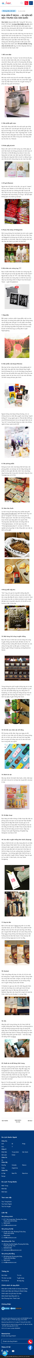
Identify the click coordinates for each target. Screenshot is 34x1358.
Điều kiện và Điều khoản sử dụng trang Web (15, 1288)
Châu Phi (5, 1170)
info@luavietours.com (9, 1225)
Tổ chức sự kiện (6, 1278)
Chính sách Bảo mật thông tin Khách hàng (14, 1291)
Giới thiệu (4, 1275)
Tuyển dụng (20, 1278)
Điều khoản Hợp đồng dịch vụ (10, 1296)
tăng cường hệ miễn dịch (9, 513)
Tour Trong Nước (7, 1201)
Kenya (3, 1176)
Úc (2, 1160)
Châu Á (4, 1149)
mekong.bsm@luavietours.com (12, 1250)
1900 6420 (6, 1223)
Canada (14, 1165)
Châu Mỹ (4, 1162)
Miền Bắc (4, 1188)
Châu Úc (4, 1157)
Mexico (24, 1165)
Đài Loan (4, 1155)
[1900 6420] (30, 1341)
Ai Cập (3, 1173)
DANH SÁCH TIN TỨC (18, 1121)
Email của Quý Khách (9, 1336)
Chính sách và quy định (10, 1285)
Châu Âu (4, 1141)
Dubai (13, 1155)
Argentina (15, 1168)
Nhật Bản (4, 1152)
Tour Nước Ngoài (7, 1204)
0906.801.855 (7, 1248)
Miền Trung (5, 1185)
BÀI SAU (30, 1120)
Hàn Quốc (25, 1152)
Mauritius (25, 1173)
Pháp (23, 1143)
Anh (3, 1143)
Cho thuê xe (5, 1280)
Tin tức (19, 1275)
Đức (3, 1146)
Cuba (3, 1168)
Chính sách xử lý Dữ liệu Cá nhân (11, 1293)
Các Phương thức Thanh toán (11, 1298)
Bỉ (12, 1143)
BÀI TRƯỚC (5, 1120)
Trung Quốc (15, 1152)
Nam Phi (14, 1173)
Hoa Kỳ (4, 1165)
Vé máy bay (20, 1280)
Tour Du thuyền (6, 1206)
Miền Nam (4, 1192)
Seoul (17, 925)
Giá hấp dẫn (20, 24)
